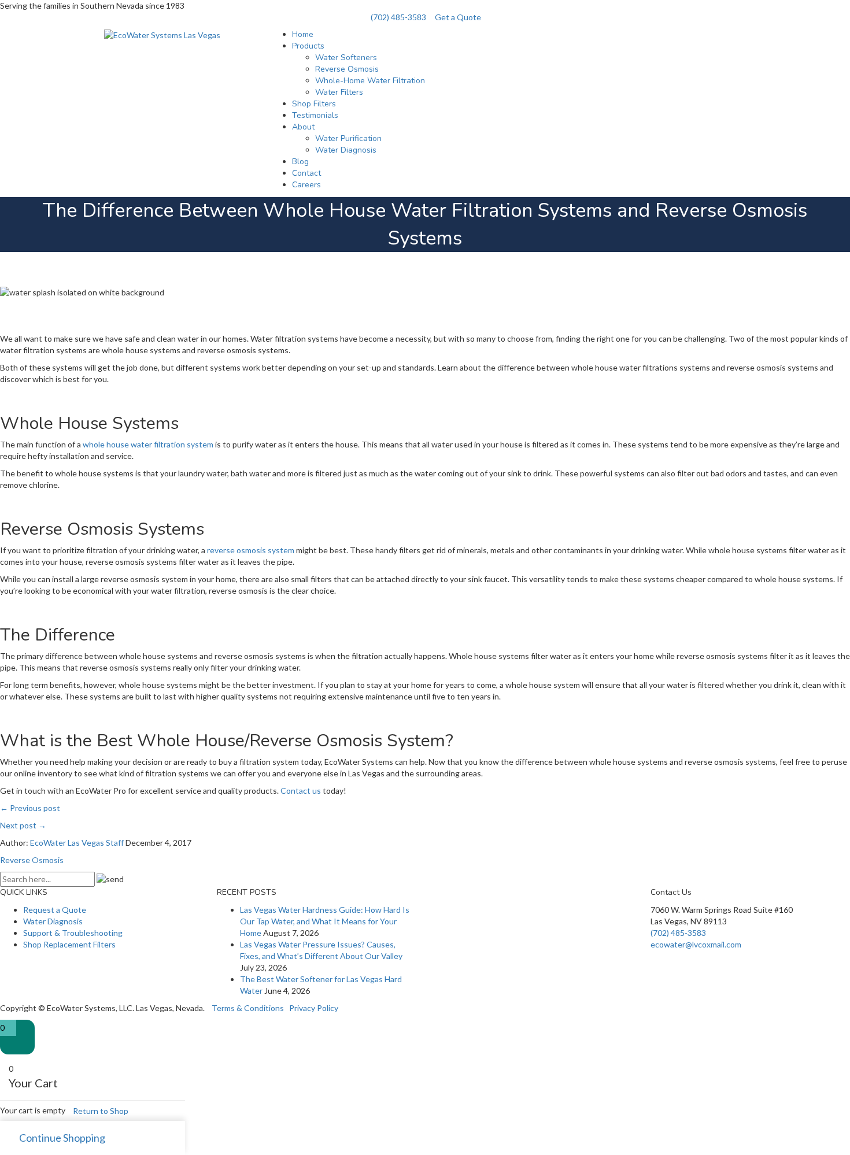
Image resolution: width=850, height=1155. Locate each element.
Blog (300, 161)
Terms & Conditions (248, 1008)
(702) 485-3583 (398, 17)
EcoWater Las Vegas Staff (77, 842)
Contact (306, 173)
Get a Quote (458, 17)
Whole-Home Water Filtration (370, 80)
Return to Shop (100, 1111)
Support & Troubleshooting (73, 933)
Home (302, 34)
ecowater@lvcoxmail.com (696, 944)
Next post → (23, 825)
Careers (306, 184)
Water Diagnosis (345, 150)
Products (308, 45)
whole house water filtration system (148, 444)
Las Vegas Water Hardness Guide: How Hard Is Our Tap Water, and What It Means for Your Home (324, 921)
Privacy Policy (313, 1008)
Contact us (300, 790)
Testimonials (315, 115)
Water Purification (348, 138)
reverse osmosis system (250, 550)
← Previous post (30, 808)
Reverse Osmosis (347, 69)
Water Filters (339, 92)
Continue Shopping (62, 1137)
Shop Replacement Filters (69, 944)
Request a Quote (54, 910)
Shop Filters (314, 103)
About (303, 126)
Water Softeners (346, 57)
